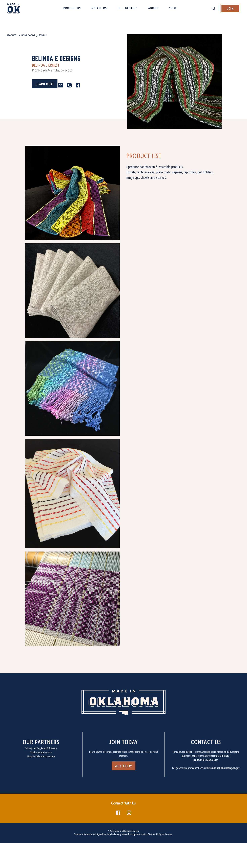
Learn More (45, 84)
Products (12, 35)
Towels (43, 35)
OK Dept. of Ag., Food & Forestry (41, 748)
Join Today (123, 766)
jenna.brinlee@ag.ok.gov (205, 760)
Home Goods (28, 35)
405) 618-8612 (222, 756)
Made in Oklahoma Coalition (41, 756)
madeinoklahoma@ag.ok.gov (225, 768)
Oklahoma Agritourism (41, 752)
